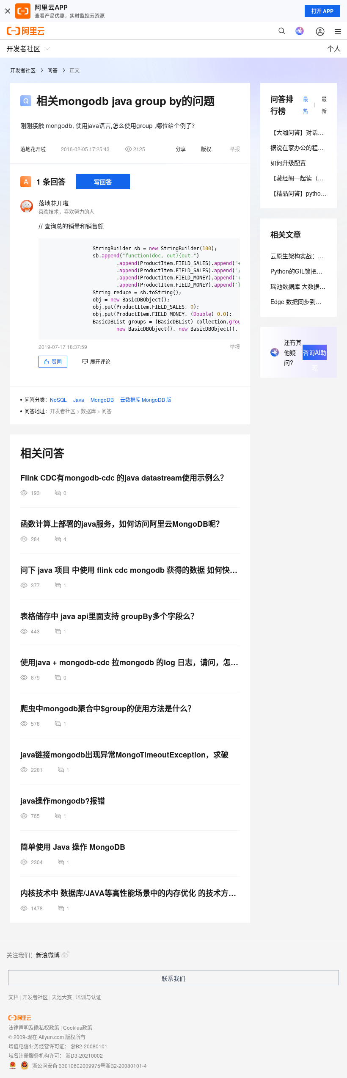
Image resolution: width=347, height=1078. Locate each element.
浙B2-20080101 (89, 1046)
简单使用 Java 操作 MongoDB (72, 846)
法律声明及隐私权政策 (33, 1027)
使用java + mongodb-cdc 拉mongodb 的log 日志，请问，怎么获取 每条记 (130, 662)
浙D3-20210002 (84, 1055)
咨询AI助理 (314, 354)
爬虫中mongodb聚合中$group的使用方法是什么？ (107, 708)
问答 (52, 70)
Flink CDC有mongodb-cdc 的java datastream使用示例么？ (124, 477)
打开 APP (322, 11)
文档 (13, 997)
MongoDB (102, 399)
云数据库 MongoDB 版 (145, 399)
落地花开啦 (33, 148)
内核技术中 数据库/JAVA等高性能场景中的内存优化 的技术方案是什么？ (130, 892)
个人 (334, 48)
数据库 (88, 411)
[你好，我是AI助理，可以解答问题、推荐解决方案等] (299, 31)
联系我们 (173, 978)
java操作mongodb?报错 (62, 800)
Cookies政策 (77, 1027)
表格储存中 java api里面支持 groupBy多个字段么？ (109, 616)
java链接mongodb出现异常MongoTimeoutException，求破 (124, 754)
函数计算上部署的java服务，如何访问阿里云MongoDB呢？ (121, 523)
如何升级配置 (288, 162)
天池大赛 (62, 997)
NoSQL (58, 399)
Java (78, 399)
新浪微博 (48, 955)
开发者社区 (23, 70)
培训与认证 (88, 997)
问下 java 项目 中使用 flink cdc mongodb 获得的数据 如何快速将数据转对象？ (130, 569)
